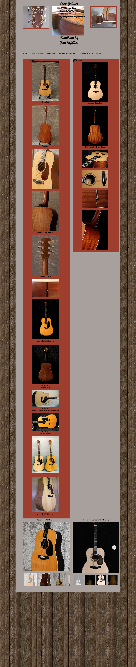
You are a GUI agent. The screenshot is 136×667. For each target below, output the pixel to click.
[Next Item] (67, 546)
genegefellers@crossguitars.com (73, 16)
